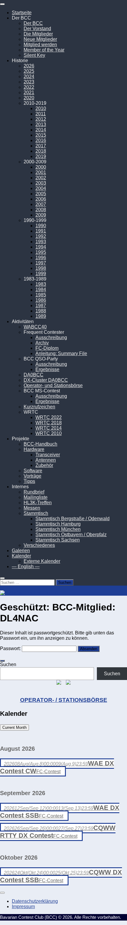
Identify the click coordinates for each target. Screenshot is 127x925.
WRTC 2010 (48, 433)
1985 (40, 294)
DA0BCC (33, 374)
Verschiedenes (39, 545)
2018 (40, 151)
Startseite (22, 12)
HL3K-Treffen (38, 502)
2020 (29, 97)
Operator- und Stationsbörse (53, 385)
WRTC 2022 (48, 417)
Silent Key (34, 55)
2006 (40, 199)
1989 (40, 316)
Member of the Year (44, 49)
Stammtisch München (58, 529)
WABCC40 (35, 326)
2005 (40, 193)
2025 (29, 71)
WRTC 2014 (48, 428)
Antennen (45, 459)
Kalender (21, 555)
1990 (40, 225)
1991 (40, 230)
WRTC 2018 (48, 422)
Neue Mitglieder (40, 39)
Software (33, 470)
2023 (29, 81)
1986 (40, 300)
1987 (40, 305)
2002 (40, 177)
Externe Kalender (42, 561)
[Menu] (2, 4)
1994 (40, 246)
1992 (40, 236)
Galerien (21, 550)
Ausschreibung (51, 337)
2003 (40, 183)
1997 (40, 262)
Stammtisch (36, 513)
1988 (40, 310)
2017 (40, 145)
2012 (40, 119)
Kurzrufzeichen (39, 406)
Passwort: (11, 648)
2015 (40, 135)
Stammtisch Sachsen (57, 539)
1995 (40, 252)
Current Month (14, 727)
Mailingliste (36, 497)
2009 (40, 214)
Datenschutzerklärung (35, 901)
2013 (40, 124)
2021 (29, 92)
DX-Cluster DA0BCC (46, 380)
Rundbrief (34, 491)
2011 (40, 113)
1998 (40, 268)
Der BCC (33, 23)
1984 (40, 289)
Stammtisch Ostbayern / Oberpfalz (71, 534)
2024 (29, 76)
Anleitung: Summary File (61, 353)
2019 (40, 156)
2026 (29, 65)
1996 (40, 257)
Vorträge (32, 475)
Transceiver (47, 454)
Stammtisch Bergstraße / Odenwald (72, 518)
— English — (26, 566)
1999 (40, 273)
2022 (29, 87)
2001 (40, 172)
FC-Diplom (46, 348)
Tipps (29, 481)
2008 (40, 209)
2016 (40, 140)
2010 (40, 108)
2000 (40, 167)
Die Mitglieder (38, 33)
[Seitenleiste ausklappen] (2, 661)
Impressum (23, 906)
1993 (40, 241)
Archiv (42, 342)
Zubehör (44, 465)
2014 (40, 129)
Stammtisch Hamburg (58, 523)
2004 (40, 188)
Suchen (8, 664)
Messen (32, 507)
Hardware (34, 449)
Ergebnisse (47, 369)
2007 (40, 204)
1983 (40, 284)
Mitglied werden (40, 44)
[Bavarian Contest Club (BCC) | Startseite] (33, 592)
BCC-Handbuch (40, 444)
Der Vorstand (37, 28)
